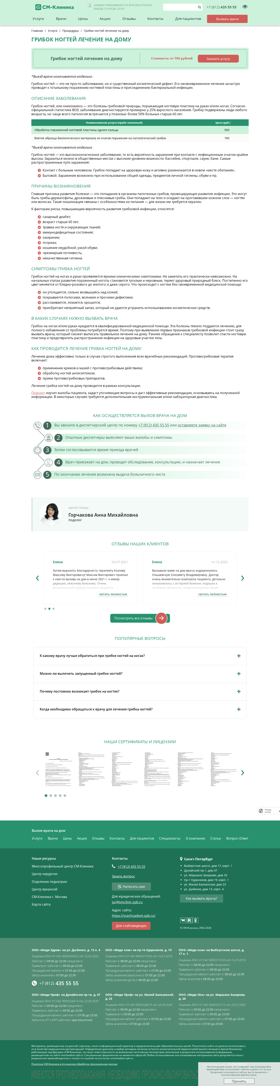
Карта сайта (41, 904)
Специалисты (169, 838)
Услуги (38, 18)
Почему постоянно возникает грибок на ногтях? (79, 691)
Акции (105, 18)
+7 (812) (131, 866)
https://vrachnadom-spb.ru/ (133, 916)
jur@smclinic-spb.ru (127, 902)
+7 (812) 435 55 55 (153, 425)
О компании (195, 838)
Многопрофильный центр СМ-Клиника (62, 866)
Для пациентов (188, 18)
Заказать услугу (218, 59)
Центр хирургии (44, 874)
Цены (83, 18)
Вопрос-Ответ (237, 838)
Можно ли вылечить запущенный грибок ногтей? (81, 673)
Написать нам (134, 886)
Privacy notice (268, 811)
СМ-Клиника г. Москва (49, 897)
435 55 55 (222, 7)
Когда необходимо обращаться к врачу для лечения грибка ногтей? (96, 709)
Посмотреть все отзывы (133, 618)
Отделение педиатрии (49, 881)
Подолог (38, 393)
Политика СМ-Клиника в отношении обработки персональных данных (74, 1064)
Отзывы (129, 18)
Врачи (61, 18)
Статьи (215, 838)
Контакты (155, 18)
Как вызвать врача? (201, 898)
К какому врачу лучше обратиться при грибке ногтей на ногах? (92, 655)
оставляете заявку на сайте (202, 425)
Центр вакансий (44, 889)
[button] (45, 609)
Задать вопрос (123, 876)
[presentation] (37, 576)
